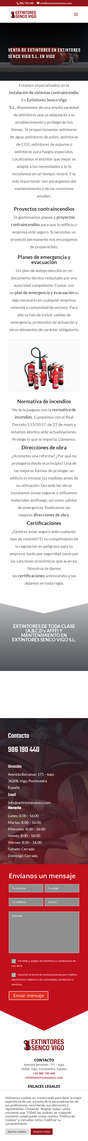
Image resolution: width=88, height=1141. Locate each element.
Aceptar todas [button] (41, 1131)
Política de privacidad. (36, 966)
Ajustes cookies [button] (17, 1131)
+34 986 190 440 (44, 1073)
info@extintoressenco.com (29, 802)
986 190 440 (23, 750)
